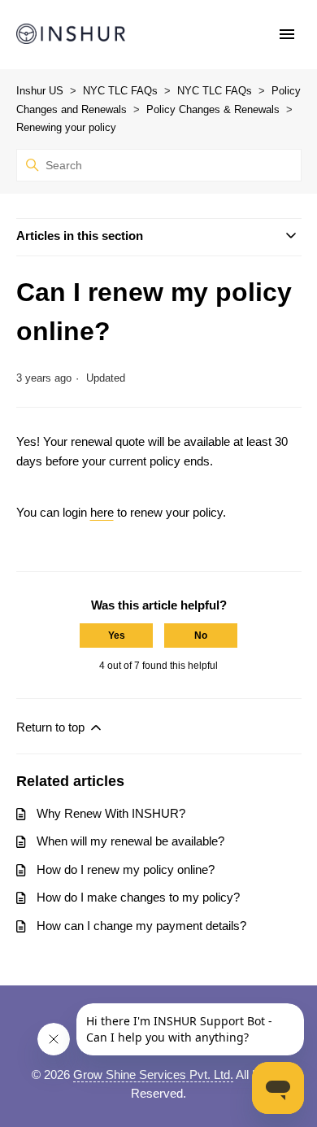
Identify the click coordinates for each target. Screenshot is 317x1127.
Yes (116, 635)
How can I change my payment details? (141, 926)
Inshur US (39, 91)
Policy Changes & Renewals (213, 109)
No (200, 635)
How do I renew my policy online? (126, 869)
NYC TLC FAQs (120, 91)
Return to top (52, 727)
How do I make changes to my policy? (138, 897)
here (102, 512)
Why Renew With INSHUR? (111, 813)
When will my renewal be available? (130, 841)
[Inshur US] (70, 35)
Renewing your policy (66, 127)
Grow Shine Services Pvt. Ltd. (153, 1074)
